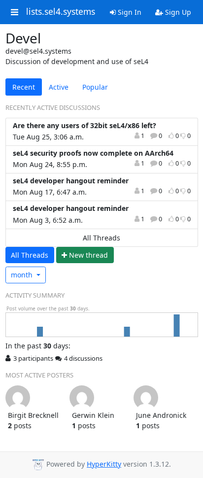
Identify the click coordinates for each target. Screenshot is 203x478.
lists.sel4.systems (60, 12)
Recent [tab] (23, 87)
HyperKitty (104, 464)
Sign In (128, 12)
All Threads (101, 237)
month (22, 274)
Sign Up (177, 12)
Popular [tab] (95, 87)
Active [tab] (58, 87)
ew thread (88, 255)
